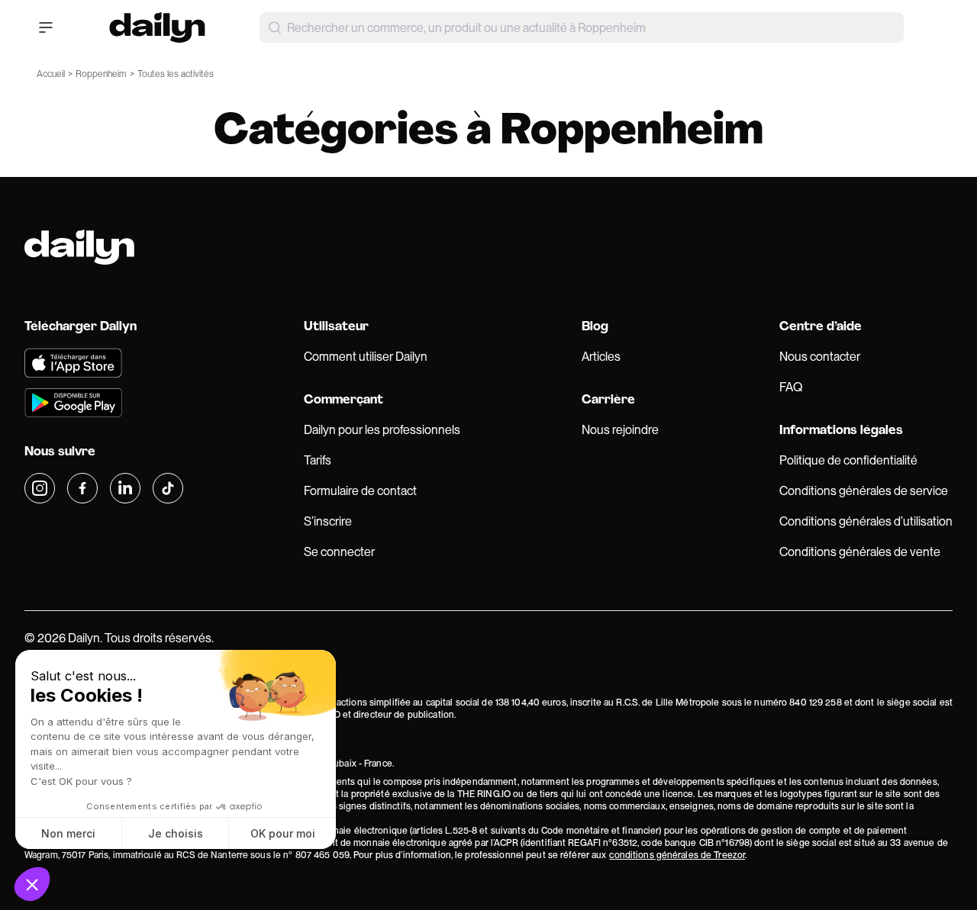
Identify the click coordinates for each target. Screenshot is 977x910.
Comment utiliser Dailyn (365, 356)
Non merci (68, 833)
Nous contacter (819, 356)
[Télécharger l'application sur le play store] (103, 402)
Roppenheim (101, 74)
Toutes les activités (175, 74)
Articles (601, 356)
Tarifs (317, 460)
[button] (32, 884)
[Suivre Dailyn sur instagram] (39, 488)
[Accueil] (157, 27)
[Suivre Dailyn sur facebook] (82, 488)
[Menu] (46, 27)
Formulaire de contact (360, 491)
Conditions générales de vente (859, 552)
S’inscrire (328, 521)
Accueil (51, 74)
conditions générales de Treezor (677, 855)
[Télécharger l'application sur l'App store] (103, 363)
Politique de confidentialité (848, 460)
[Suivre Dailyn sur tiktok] (168, 488)
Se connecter (339, 552)
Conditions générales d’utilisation (866, 521)
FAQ (790, 387)
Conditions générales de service (863, 491)
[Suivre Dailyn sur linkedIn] (125, 488)
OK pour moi (282, 833)
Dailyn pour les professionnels (382, 430)
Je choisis (175, 833)
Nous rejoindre (620, 430)
